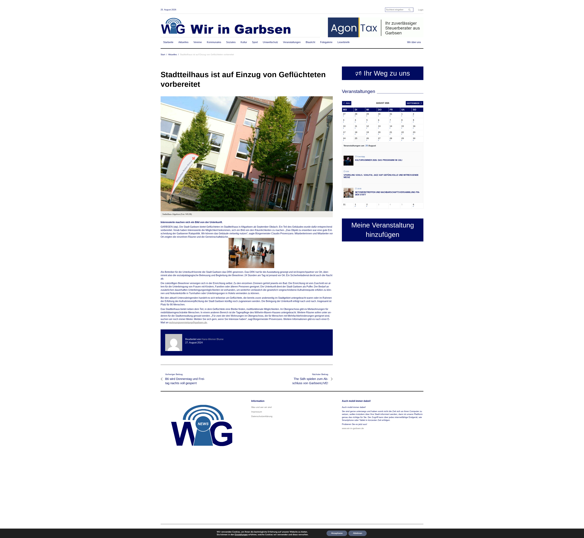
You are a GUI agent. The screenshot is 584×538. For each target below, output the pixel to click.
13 (379, 126)
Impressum (256, 411)
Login (420, 10)
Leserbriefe (343, 42)
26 (367, 138)
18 (356, 132)
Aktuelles (183, 42)
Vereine (197, 42)
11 (356, 126)
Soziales (231, 42)
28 (356, 114)
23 (414, 132)
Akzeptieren (337, 533)
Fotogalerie (326, 42)
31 (391, 114)
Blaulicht (310, 42)
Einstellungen (241, 534)
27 (344, 114)
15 (402, 126)
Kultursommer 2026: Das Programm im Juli (378, 160)
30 (379, 114)
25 (356, 138)
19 (367, 132)
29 (367, 114)
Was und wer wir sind (261, 407)
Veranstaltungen (292, 42)
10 (344, 126)
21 (391, 132)
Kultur (244, 42)
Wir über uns (414, 42)
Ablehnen (357, 533)
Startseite (168, 42)
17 (344, 132)
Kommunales (214, 42)
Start (163, 54)
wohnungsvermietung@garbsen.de (188, 322)
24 (344, 138)
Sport (255, 42)
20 (379, 132)
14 (391, 126)
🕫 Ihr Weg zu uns (382, 73)
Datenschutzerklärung (261, 416)
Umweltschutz (270, 42)
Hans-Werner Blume (213, 339)
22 (402, 132)
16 (414, 126)
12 (367, 126)
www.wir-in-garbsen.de (353, 428)
